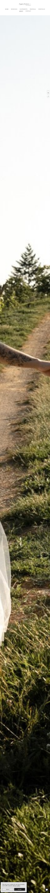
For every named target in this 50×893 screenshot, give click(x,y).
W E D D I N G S (14, 9)
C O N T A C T (28, 11)
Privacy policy (16, 885)
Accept (19, 889)
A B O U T (21, 11)
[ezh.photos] (25, 4)
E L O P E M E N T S (23, 9)
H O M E (6, 9)
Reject (7, 889)
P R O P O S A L (33, 9)
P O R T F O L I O (41, 9)
